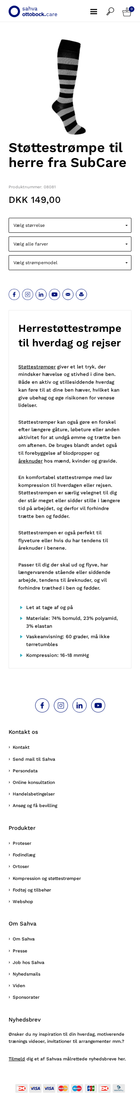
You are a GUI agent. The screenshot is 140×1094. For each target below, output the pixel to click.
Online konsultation (34, 782)
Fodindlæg (24, 854)
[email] (68, 294)
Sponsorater (26, 997)
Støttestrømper (37, 367)
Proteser (22, 843)
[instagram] (27, 294)
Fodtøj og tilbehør (32, 890)
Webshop (23, 901)
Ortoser (21, 866)
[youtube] (54, 294)
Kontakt (21, 747)
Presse (20, 951)
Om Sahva (24, 939)
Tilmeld (17, 1058)
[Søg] (114, 7)
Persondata (25, 770)
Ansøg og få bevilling (35, 805)
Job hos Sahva (28, 962)
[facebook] (14, 294)
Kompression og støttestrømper (47, 878)
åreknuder (30, 461)
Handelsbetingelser (34, 794)
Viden (19, 985)
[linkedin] (41, 294)
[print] (81, 294)
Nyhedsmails (26, 974)
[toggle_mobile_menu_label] (98, 7)
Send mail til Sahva (34, 759)
